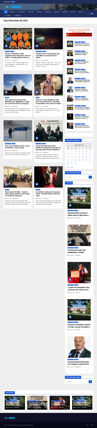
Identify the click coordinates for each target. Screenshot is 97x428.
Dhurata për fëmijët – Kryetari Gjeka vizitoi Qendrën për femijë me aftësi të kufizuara (17, 194)
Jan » (72, 167)
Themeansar (30, 425)
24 (75, 160)
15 (68, 157)
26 (83, 160)
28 (90, 160)
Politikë (30, 12)
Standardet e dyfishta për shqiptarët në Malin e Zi (82, 117)
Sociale (7, 189)
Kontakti (91, 425)
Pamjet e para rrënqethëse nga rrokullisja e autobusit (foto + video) (48, 55)
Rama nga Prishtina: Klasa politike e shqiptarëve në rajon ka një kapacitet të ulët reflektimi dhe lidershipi (48, 148)
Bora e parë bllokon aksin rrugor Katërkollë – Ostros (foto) (17, 147)
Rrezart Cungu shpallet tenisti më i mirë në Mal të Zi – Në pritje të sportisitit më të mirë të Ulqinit (48, 102)
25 (79, 160)
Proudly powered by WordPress (11, 425)
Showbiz (38, 189)
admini (16, 60)
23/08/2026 (72, 218)
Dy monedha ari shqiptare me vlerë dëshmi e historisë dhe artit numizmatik (82, 109)
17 (75, 157)
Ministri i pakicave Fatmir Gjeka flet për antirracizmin (82, 126)
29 (68, 163)
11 (79, 154)
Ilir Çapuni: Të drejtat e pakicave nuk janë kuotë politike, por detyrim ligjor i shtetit (82, 91)
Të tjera (8, 15)
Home (87, 425)
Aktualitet (21, 12)
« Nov (68, 167)
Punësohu (18, 15)
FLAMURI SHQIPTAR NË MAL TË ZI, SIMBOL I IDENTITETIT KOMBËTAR (82, 82)
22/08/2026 (72, 292)
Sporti (80, 12)
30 (72, 163)
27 (86, 160)
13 (86, 154)
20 (86, 157)
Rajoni (43, 143)
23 (72, 160)
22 (68, 160)
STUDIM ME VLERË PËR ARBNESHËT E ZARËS (81, 53)
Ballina (12, 12)
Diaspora (48, 12)
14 (90, 154)
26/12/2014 (9, 60)
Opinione (83, 51)
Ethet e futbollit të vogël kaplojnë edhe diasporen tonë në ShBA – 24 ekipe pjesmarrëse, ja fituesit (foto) (17, 56)
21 (90, 157)
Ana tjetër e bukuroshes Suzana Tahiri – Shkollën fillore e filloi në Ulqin (48, 194)
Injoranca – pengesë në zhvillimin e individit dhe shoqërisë (81, 100)
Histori (72, 12)
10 (75, 154)
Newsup (24, 425)
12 (82, 154)
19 (82, 157)
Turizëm (64, 12)
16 (72, 157)
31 (75, 163)
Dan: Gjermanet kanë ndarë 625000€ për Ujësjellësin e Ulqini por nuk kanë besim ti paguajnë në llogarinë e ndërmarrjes (17, 102)
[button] (89, 13)
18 (79, 157)
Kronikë (39, 12)
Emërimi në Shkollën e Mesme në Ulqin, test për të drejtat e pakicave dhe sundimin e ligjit (82, 73)
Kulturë (56, 12)
